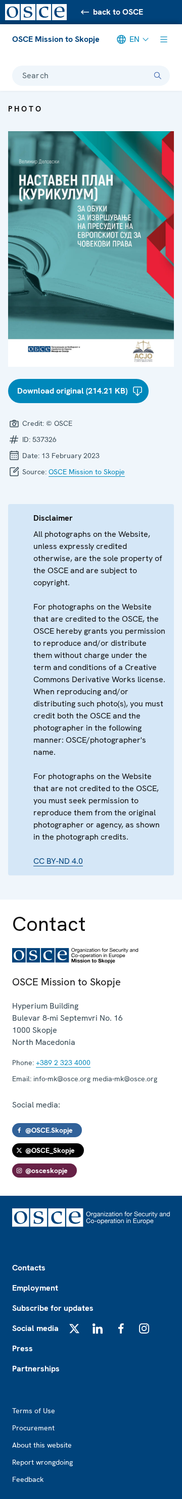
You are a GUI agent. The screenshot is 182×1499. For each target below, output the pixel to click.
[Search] (158, 76)
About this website (42, 1445)
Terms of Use (33, 1410)
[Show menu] (164, 39)
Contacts (29, 1267)
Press (22, 1348)
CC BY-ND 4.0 (58, 861)
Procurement (33, 1427)
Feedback (27, 1479)
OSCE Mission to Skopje (56, 39)
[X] (74, 1328)
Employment (35, 1288)
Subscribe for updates (53, 1308)
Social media (35, 1328)
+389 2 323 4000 (63, 1062)
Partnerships (36, 1368)
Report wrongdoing (42, 1462)
